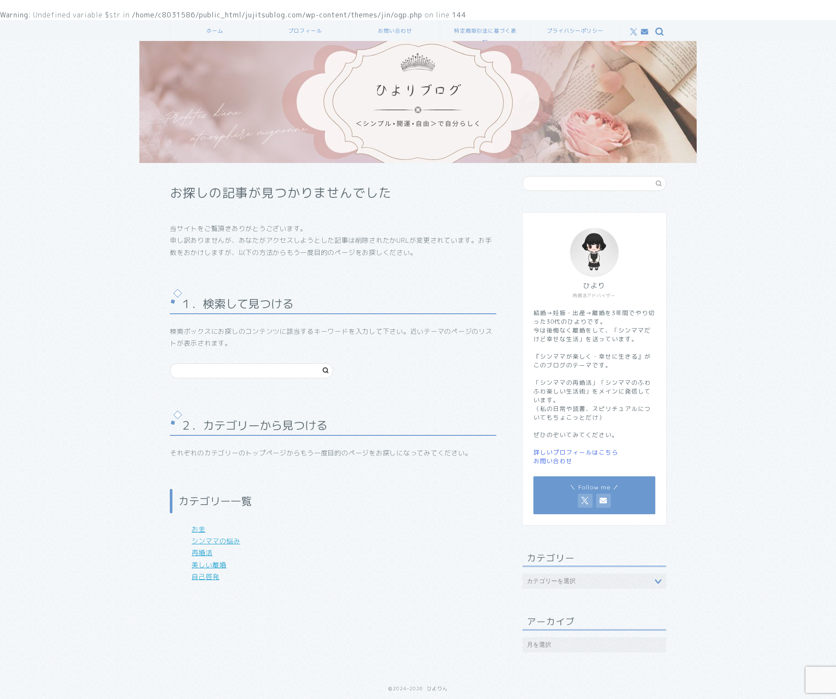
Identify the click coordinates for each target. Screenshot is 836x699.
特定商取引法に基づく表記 (485, 34)
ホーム (214, 30)
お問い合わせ (395, 30)
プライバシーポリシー (575, 30)
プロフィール (305, 30)
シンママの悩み (216, 541)
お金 (199, 529)
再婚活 (202, 552)
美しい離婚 (209, 565)
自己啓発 (205, 576)
